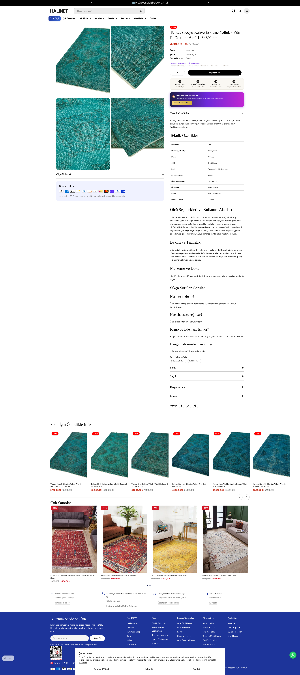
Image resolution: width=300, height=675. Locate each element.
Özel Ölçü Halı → (194, 361)
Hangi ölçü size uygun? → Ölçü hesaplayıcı (185, 63)
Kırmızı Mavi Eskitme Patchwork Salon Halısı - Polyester (221, 575)
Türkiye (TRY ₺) (61, 663)
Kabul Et (149, 669)
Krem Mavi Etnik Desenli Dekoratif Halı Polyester (168, 575)
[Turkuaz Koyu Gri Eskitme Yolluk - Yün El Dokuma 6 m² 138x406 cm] (68, 455)
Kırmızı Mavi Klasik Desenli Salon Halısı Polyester (68, 575)
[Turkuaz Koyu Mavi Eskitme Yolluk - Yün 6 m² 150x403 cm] (190, 455)
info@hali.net (215, 597)
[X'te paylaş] (188, 405)
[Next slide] (247, 497)
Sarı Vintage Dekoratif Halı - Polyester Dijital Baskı (118, 575)
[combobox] (109, 11)
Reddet (196, 669)
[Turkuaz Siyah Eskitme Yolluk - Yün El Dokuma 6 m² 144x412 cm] (109, 455)
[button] (91, 2)
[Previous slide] (240, 497)
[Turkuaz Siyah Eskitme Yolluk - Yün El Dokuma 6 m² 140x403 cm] (150, 455)
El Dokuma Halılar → (178, 361)
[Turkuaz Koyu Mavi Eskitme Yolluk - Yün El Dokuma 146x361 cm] (271, 455)
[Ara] (141, 11)
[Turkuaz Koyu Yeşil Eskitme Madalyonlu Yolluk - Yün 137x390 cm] (231, 455)
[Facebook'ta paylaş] (181, 405)
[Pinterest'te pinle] (195, 405)
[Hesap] (239, 11)
